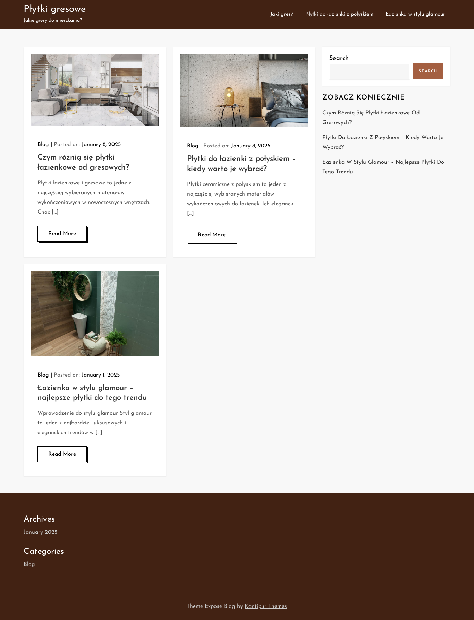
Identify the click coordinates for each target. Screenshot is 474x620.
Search (339, 58)
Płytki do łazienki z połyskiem (339, 14)
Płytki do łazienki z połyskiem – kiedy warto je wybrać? (382, 142)
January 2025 (40, 532)
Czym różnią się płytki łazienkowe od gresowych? (371, 118)
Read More (62, 233)
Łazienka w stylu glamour (415, 14)
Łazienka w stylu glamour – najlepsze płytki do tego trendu (383, 167)
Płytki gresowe (55, 9)
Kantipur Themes (266, 606)
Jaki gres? (281, 14)
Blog (43, 144)
